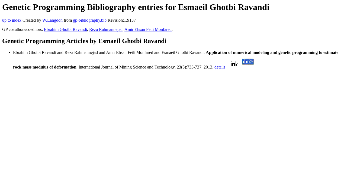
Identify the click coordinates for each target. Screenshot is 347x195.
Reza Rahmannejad (106, 29)
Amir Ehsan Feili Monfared (148, 29)
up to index (11, 20)
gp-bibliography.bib (90, 20)
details (219, 67)
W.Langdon (52, 20)
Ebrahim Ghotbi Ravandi (65, 29)
